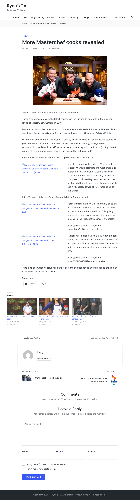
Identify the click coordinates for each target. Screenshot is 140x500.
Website (92, 451)
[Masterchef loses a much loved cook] (22, 306)
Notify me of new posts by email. (42, 469)
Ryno (40, 352)
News (26, 36)
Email (59, 451)
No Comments (54, 48)
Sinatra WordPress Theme (94, 494)
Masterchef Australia (32, 338)
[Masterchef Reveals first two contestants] (87, 306)
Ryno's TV (17, 5)
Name (26, 451)
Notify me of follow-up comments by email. (47, 464)
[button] (44, 358)
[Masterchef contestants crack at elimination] (54, 306)
